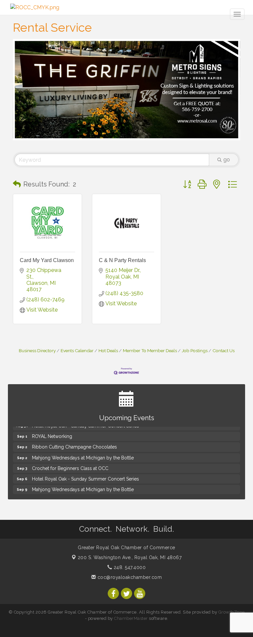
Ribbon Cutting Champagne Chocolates (74, 444)
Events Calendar (77, 350)
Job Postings (195, 350)
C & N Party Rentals (122, 260)
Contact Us (223, 350)
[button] (17, 184)
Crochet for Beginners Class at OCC (70, 466)
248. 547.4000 (129, 567)
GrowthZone (231, 612)
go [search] (226, 159)
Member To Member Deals (150, 350)
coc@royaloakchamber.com (129, 577)
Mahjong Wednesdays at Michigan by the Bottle (83, 455)
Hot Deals (108, 350)
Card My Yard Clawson (47, 260)
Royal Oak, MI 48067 (130, 557)
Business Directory (37, 350)
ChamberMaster (131, 618)
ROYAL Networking (52, 434)
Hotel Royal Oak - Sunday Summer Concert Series (85, 476)
